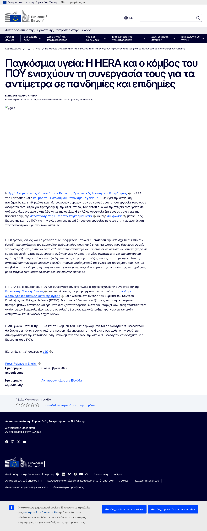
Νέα (38, 48)
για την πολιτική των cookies (41, 512)
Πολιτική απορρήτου (146, 480)
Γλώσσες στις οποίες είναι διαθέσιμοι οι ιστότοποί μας (80, 480)
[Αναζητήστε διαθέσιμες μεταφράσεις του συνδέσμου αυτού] (129, 193)
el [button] (131, 17)
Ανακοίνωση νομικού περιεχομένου (26, 487)
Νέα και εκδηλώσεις (93, 38)
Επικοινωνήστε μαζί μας (108, 474)
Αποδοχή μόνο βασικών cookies (173, 509)
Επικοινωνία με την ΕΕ (190, 38)
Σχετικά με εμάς (30, 38)
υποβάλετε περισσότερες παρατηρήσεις (71, 405)
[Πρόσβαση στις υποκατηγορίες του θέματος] (41, 38)
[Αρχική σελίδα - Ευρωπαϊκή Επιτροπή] (31, 16)
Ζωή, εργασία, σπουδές (160, 38)
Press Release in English (21, 363)
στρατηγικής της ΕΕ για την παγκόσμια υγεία (61, 216)
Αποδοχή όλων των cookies (124, 509)
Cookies (123, 480)
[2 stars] (20, 405)
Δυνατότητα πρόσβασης (68, 487)
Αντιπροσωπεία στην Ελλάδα (61, 380)
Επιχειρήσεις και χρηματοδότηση (122, 38)
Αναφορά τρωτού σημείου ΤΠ (23, 480)
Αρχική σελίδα (9, 38)
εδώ (45, 351)
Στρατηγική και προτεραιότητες (57, 38)
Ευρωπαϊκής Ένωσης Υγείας (24, 291)
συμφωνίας (114, 216)
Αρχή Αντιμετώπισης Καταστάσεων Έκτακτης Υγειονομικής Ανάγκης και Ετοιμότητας (68, 193)
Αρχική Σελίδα (13, 48)
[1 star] (18, 405)
